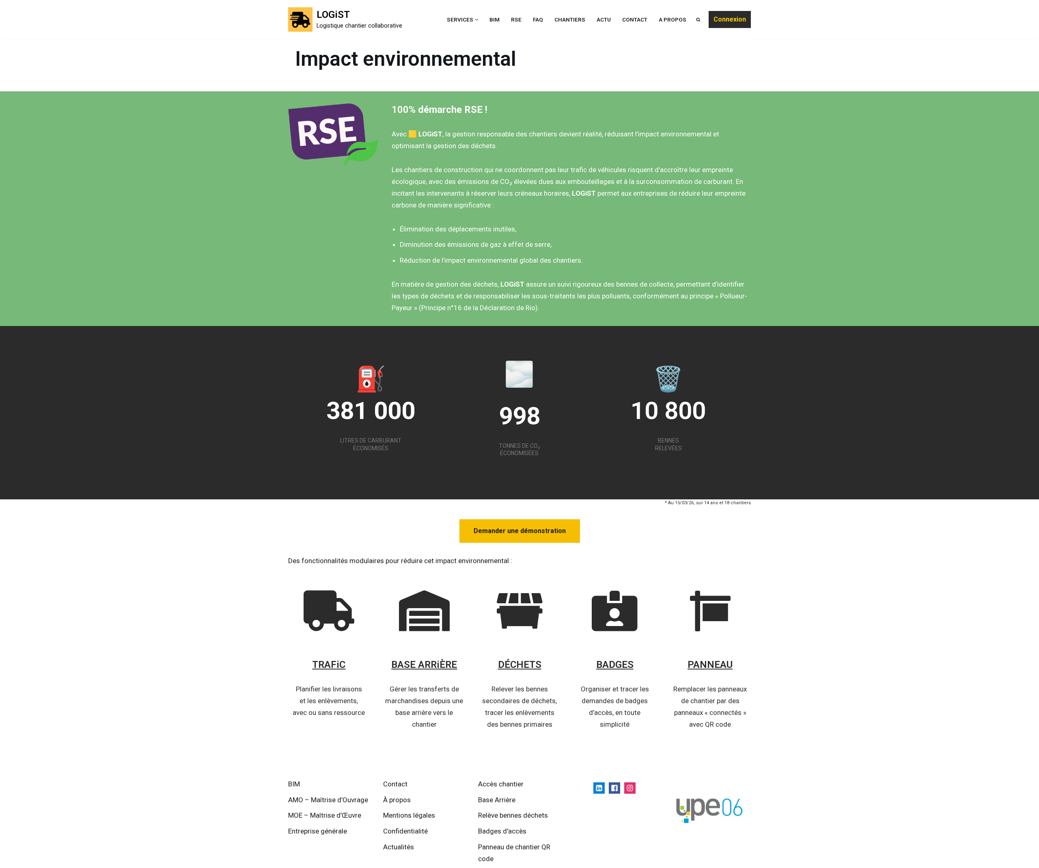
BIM (494, 19)
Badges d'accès (502, 831)
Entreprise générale (317, 831)
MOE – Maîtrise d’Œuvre (324, 815)
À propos (397, 800)
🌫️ (519, 374)
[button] (476, 19)
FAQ (538, 19)
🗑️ (668, 379)
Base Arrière (496, 800)
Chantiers (569, 19)
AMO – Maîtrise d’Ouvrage (328, 800)
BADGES (615, 664)
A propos (672, 19)
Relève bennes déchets (513, 815)
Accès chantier (501, 784)
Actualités (398, 847)
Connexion (730, 19)
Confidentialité (405, 831)
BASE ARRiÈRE (424, 664)
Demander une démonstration (520, 531)
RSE (516, 19)
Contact (634, 19)
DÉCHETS (519, 664)
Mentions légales (409, 815)
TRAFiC (328, 664)
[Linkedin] (599, 788)
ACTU (604, 19)
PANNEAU (710, 664)
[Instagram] (630, 788)
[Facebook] (614, 788)
